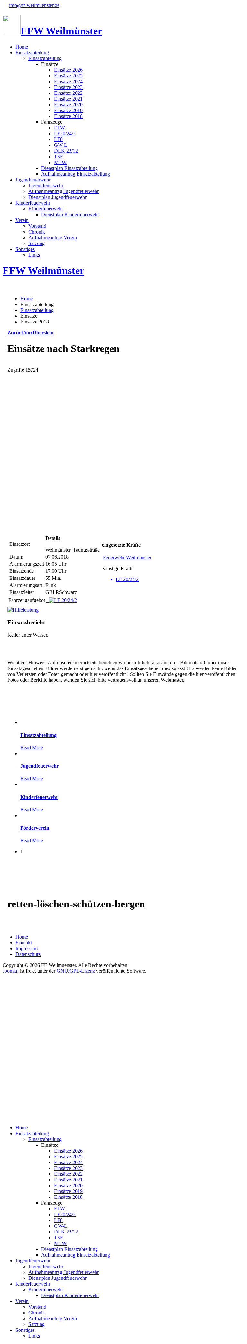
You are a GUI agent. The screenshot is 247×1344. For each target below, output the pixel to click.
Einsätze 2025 (68, 75)
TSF (58, 156)
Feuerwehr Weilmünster (127, 557)
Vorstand (37, 226)
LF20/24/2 (65, 133)
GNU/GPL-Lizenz (76, 971)
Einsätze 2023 (68, 87)
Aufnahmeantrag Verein (52, 237)
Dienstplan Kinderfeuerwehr (70, 214)
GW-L (60, 145)
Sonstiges (25, 249)
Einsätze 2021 (68, 99)
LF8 (58, 139)
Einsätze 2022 (68, 93)
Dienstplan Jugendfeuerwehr (57, 197)
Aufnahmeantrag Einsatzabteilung (75, 174)
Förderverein (34, 828)
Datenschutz (28, 954)
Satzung (36, 243)
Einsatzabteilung (32, 52)
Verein (22, 220)
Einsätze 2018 (68, 116)
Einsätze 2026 (68, 70)
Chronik (36, 231)
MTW (60, 162)
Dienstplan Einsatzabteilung (69, 168)
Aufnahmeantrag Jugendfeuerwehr (63, 191)
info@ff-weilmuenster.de (34, 5)
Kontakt (23, 942)
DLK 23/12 (66, 151)
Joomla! (11, 971)
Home (21, 46)
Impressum (26, 948)
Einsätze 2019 (68, 110)
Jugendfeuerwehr (32, 179)
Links (34, 255)
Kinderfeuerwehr (32, 203)
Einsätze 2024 (68, 81)
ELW (59, 127)
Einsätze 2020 (68, 104)
